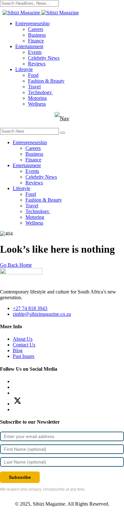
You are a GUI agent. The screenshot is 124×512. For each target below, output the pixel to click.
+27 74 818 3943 (30, 308)
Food (33, 75)
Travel (34, 86)
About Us (22, 339)
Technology (40, 92)
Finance (36, 40)
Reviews (36, 63)
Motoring (37, 98)
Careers (35, 29)
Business (37, 35)
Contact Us (24, 344)
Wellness (37, 104)
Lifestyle (24, 69)
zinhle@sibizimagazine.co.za (42, 314)
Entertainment (29, 46)
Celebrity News (43, 58)
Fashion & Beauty (46, 81)
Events (35, 52)
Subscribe (20, 477)
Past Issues (23, 356)
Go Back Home (16, 265)
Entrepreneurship (32, 23)
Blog (18, 350)
